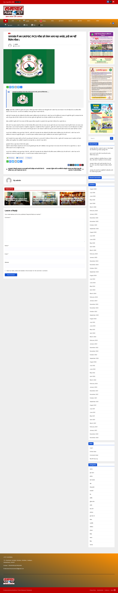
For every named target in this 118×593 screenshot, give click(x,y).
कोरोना (91, 476)
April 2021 (92, 419)
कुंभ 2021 (92, 472)
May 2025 (92, 243)
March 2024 (93, 293)
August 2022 (93, 362)
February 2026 (94, 210)
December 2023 (94, 304)
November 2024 (94, 264)
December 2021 (94, 390)
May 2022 (92, 372)
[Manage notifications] (115, 590)
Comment (8, 217)
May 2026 (92, 199)
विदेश (91, 534)
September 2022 (94, 358)
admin (16, 44)
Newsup (23, 590)
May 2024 (92, 286)
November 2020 (94, 437)
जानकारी (91, 490)
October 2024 (93, 268)
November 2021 (94, 394)
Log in (91, 448)
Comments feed (94, 455)
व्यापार (91, 537)
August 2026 (93, 189)
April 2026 (92, 203)
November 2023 (94, 308)
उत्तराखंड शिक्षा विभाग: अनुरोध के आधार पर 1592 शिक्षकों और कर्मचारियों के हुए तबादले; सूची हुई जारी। (16, 200)
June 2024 (93, 282)
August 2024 (93, 275)
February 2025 (94, 254)
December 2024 (94, 261)
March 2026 (93, 207)
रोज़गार (91, 530)
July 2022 (92, 365)
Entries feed (93, 451)
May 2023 (92, 329)
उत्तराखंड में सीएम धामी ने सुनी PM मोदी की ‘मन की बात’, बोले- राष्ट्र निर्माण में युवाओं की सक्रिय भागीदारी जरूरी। (71, 200)
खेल (90, 483)
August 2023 (93, 318)
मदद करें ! (92, 508)
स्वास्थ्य (91, 544)
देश (90, 494)
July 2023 (92, 322)
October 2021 (93, 398)
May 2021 (92, 416)
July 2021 (92, 408)
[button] (110, 23)
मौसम (91, 519)
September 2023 (94, 315)
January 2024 (93, 300)
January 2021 (93, 430)
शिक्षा (91, 541)
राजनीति (91, 523)
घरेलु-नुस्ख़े (92, 487)
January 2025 (93, 257)
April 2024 (92, 290)
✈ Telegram (29, 157)
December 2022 (94, 347)
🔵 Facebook (19, 157)
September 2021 (94, 401)
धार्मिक (91, 498)
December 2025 (94, 217)
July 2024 (92, 279)
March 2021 (93, 423)
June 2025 (92, 239)
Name (7, 245)
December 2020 (94, 434)
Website (7, 262)
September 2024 (94, 272)
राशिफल (91, 526)
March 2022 (93, 380)
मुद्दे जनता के (92, 516)
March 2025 (93, 250)
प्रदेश (9, 33)
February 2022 (94, 383)
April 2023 (92, 333)
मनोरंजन (91, 512)
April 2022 (92, 376)
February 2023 (94, 340)
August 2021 (93, 405)
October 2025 (93, 225)
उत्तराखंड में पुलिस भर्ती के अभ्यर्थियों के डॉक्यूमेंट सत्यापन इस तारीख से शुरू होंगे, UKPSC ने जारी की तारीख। (64, 169)
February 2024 (94, 297)
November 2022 (94, 351)
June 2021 (92, 412)
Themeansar (29, 590)
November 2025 (94, 221)
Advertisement (100, 590)
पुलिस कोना (92, 501)
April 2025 (92, 246)
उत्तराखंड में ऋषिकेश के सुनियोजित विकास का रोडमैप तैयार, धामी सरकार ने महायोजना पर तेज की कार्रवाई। (44, 200)
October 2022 (93, 354)
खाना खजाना (92, 480)
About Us (113, 590)
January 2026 (93, 214)
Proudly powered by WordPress (10, 590)
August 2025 (93, 232)
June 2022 (92, 369)
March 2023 (93, 336)
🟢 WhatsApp (10, 157)
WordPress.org (94, 458)
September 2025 (94, 228)
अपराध (91, 469)
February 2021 (94, 426)
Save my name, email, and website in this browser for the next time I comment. (27, 270)
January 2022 (93, 387)
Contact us (107, 590)
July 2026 (92, 192)
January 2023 (93, 344)
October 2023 (93, 311)
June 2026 (93, 196)
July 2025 (92, 236)
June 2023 (92, 326)
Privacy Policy (93, 590)
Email (6, 254)
